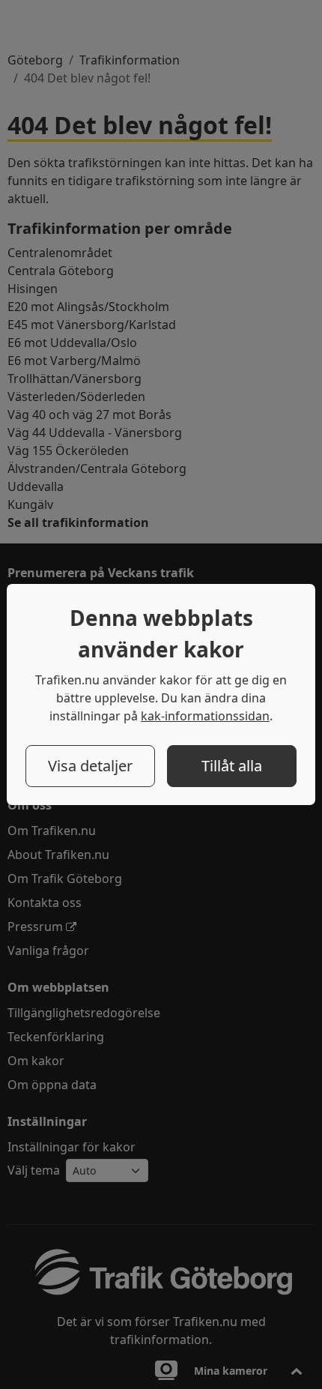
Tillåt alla (231, 766)
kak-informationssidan (205, 716)
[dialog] (161, 694)
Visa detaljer (90, 766)
